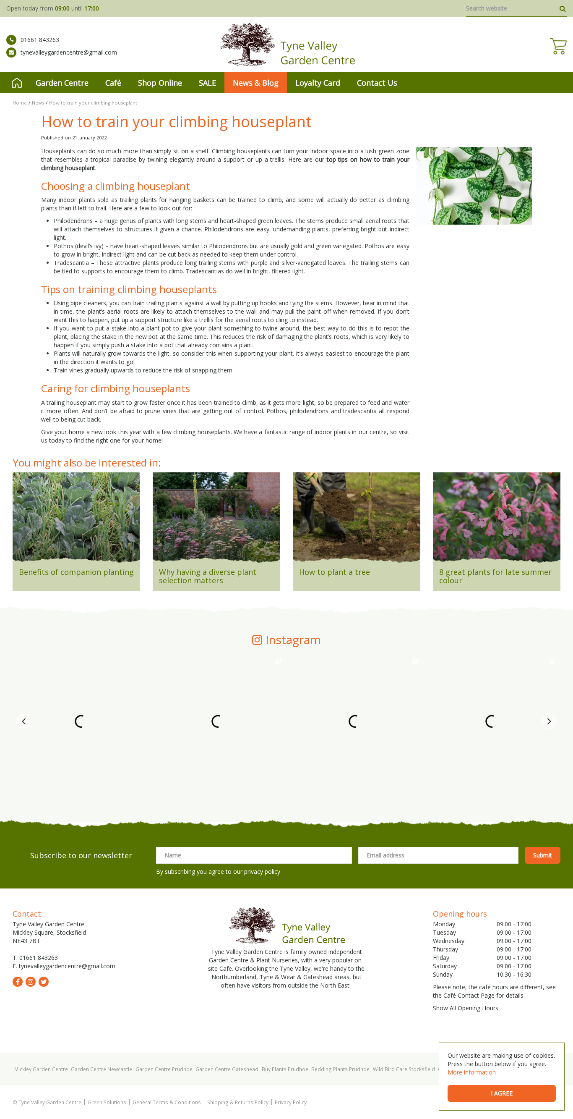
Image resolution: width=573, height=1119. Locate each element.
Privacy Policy (291, 1102)
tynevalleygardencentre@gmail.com (69, 52)
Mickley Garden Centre (41, 1069)
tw (44, 982)
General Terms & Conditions (167, 1102)
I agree (502, 1093)
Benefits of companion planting (76, 572)
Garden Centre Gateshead (226, 1069)
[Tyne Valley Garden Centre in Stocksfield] (287, 44)
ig (31, 982)
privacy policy (262, 871)
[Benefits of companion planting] (76, 520)
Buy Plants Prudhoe (285, 1069)
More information (472, 1072)
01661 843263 (40, 40)
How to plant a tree (334, 572)
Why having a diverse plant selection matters (207, 576)
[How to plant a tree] (356, 520)
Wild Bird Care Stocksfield (404, 1069)
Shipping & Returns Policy (237, 1102)
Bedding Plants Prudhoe (340, 1069)
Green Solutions (107, 1102)
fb (18, 982)
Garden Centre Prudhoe (164, 1069)
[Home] (16, 82)
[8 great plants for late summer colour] (496, 520)
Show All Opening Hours (465, 1008)
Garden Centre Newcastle (101, 1069)
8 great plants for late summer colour (495, 576)
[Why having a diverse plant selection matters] (216, 520)
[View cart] (558, 46)
